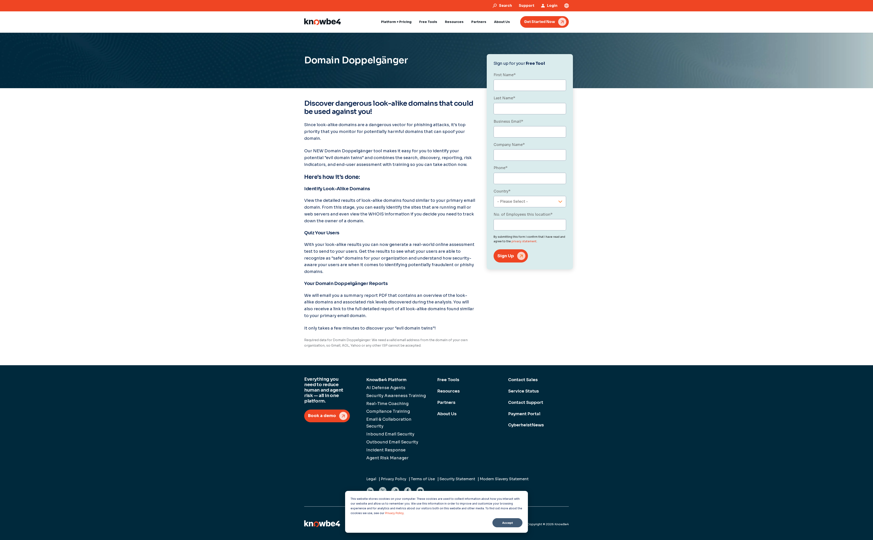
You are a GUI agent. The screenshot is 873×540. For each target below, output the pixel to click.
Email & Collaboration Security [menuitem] (388, 423)
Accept (507, 523)
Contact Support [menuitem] (525, 402)
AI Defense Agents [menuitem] (385, 387)
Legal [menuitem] (371, 479)
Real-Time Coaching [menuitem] (387, 403)
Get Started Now (539, 22)
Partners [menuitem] (446, 402)
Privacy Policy (394, 513)
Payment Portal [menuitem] (524, 413)
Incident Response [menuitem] (386, 450)
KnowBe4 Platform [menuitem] (386, 379)
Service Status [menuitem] (523, 391)
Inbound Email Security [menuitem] (390, 434)
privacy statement (524, 241)
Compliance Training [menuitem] (388, 411)
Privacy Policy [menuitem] (393, 479)
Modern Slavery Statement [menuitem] (504, 479)
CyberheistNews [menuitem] (526, 425)
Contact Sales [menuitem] (523, 379)
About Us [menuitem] (447, 413)
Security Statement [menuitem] (457, 479)
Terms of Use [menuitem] (423, 479)
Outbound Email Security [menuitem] (392, 442)
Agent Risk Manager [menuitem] (387, 457)
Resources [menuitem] (448, 391)
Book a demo (322, 415)
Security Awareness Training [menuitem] (396, 395)
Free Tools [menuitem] (448, 379)
